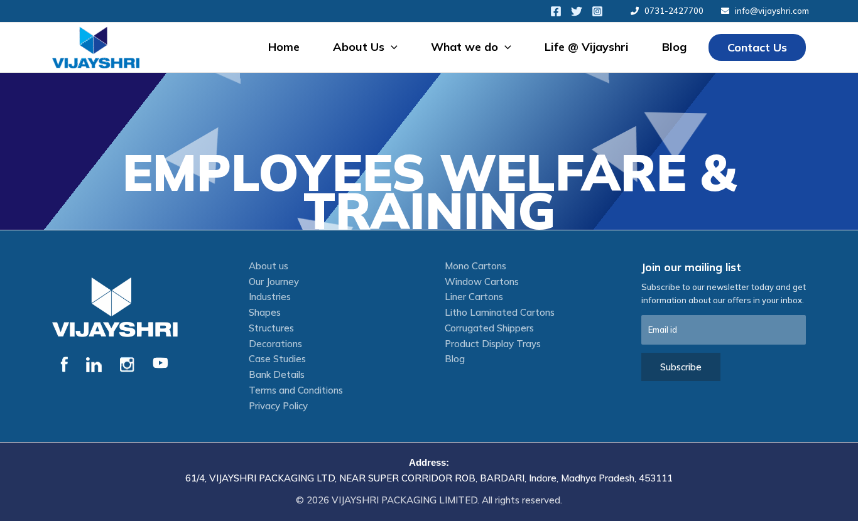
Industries (270, 297)
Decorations (275, 344)
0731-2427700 (673, 11)
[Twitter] (576, 11)
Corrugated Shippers (489, 328)
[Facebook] (556, 11)
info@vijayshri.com (772, 11)
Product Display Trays (493, 344)
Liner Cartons (474, 297)
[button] (391, 47)
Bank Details (277, 374)
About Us (358, 47)
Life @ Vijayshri (587, 47)
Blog (674, 47)
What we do (464, 47)
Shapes (265, 312)
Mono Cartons (475, 266)
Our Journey (274, 281)
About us (268, 266)
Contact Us (757, 47)
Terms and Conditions (296, 390)
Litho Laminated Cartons (500, 312)
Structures (271, 328)
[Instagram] (597, 11)
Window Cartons (482, 281)
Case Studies (277, 359)
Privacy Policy (278, 406)
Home (284, 47)
